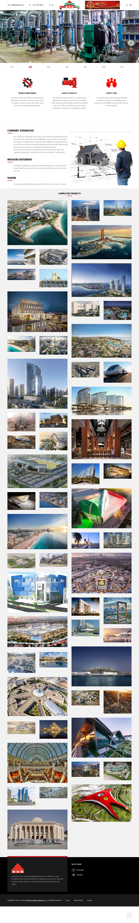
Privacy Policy (78, 900)
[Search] (127, 5)
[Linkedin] (52, 5)
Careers (89, 900)
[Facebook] (50, 5)
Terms (68, 900)
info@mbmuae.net (17, 5)
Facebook (80, 870)
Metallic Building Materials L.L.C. (37, 900)
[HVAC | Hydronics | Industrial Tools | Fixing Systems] (69, 5)
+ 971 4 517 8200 (37, 5)
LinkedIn (80, 875)
